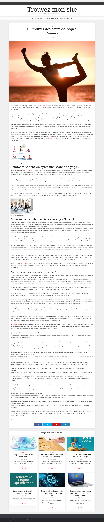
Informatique (80, 489)
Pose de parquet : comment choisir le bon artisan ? (52, 455)
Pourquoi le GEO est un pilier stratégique (23, 455)
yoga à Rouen (45, 106)
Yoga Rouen (14, 420)
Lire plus (24, 468)
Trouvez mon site (52, 9)
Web (80, 452)
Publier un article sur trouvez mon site (57, 18)
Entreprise (51, 452)
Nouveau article (23, 452)
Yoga (52, 26)
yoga (77, 413)
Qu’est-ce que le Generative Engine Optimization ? (23, 492)
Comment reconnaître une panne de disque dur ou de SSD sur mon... (80, 493)
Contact (40, 18)
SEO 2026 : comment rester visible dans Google (80, 455)
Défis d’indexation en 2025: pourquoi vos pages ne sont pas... (52, 493)
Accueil (33, 18)
